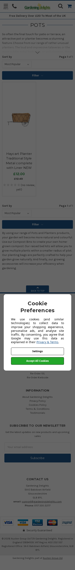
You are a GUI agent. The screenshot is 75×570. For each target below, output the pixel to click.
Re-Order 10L (37, 373)
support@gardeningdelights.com (42, 501)
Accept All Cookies (37, 361)
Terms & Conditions (38, 408)
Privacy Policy (38, 400)
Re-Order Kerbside (37, 377)
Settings (37, 351)
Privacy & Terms (47, 342)
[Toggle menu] (5, 6)
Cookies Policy (37, 404)
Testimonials (37, 412)
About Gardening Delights (37, 396)
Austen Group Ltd (52, 558)
